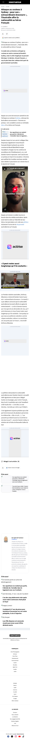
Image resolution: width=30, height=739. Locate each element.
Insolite (15, 669)
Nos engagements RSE (15, 719)
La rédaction (15, 717)
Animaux (15, 654)
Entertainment (15, 658)
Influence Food (15, 725)
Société (15, 692)
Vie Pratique (15, 696)
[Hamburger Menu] (3, 2)
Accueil (2, 6)
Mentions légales (15, 721)
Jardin (15, 671)
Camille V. (5, 26)
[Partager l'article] (2, 34)
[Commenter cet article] (7, 34)
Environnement (15, 660)
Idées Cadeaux (15, 700)
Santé (15, 687)
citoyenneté (20, 224)
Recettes (15, 665)
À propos (15, 712)
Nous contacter (15, 714)
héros (3, 125)
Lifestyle (15, 683)
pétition (25, 222)
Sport (15, 694)
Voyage (15, 698)
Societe (7, 6)
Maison (15, 685)
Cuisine (15, 662)
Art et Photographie (15, 652)
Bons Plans (15, 656)
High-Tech (15, 667)
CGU (15, 723)
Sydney (18, 118)
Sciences (15, 690)
